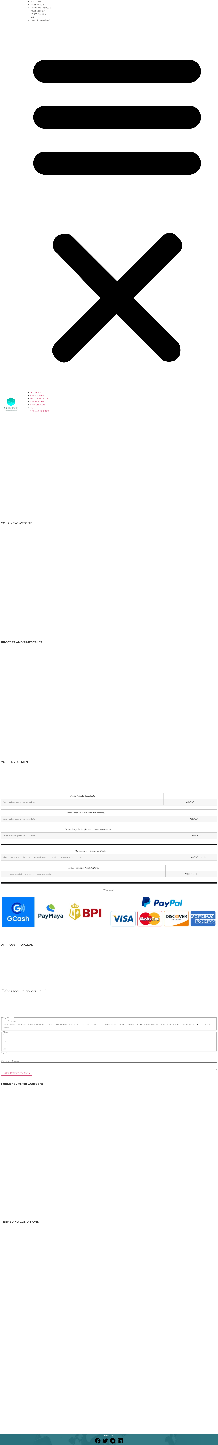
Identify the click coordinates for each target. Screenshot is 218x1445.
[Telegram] (113, 1441)
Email (4, 1053)
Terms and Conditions (40, 20)
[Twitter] (105, 1441)
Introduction (36, 2)
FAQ (32, 17)
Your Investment (38, 11)
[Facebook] (98, 1441)
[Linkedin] (120, 1441)
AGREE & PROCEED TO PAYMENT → (16, 1073)
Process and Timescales (41, 8)
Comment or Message (10, 1061)
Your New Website (38, 5)
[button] (117, 206)
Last (4, 1049)
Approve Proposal (38, 14)
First (4, 1041)
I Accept (12, 1022)
